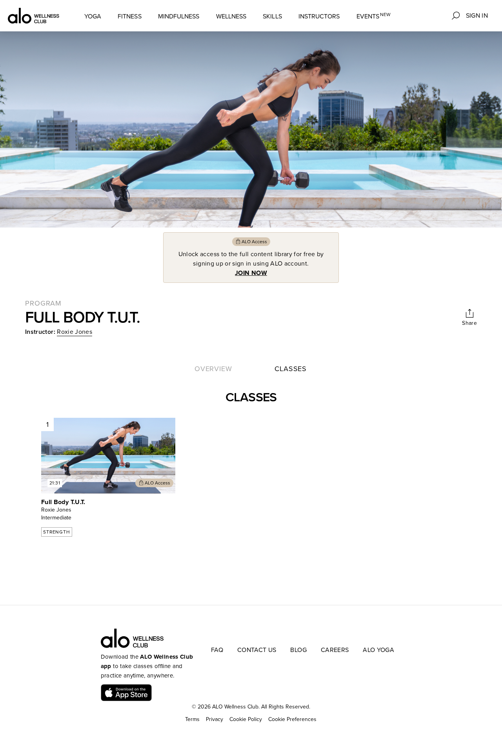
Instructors (319, 16)
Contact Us (256, 650)
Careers (335, 650)
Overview (213, 368)
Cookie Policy (245, 719)
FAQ (217, 650)
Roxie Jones (74, 332)
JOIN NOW (251, 273)
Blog (298, 650)
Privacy (214, 719)
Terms (192, 719)
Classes (291, 368)
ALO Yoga (378, 650)
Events (373, 16)
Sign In (477, 16)
